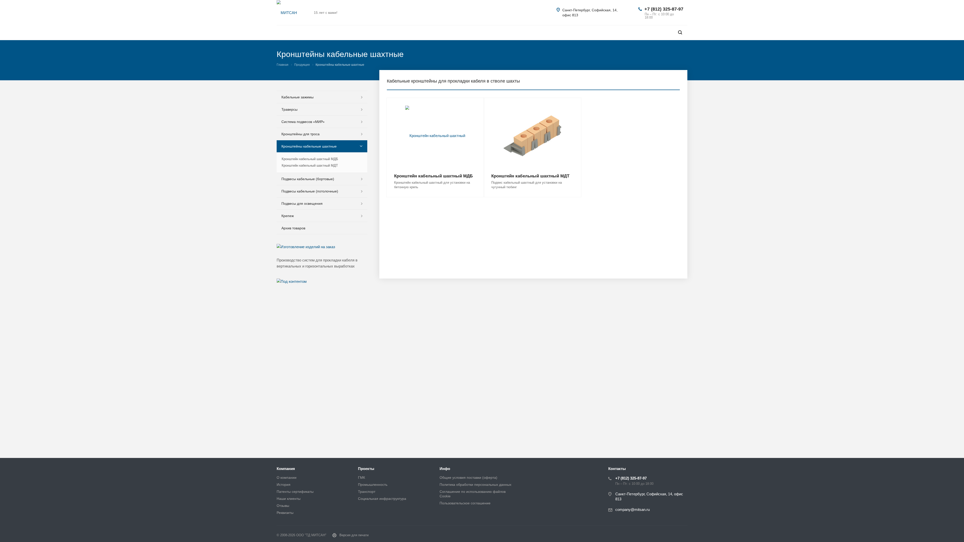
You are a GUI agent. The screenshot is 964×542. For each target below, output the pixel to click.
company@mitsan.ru (632, 509)
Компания (286, 468)
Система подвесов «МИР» (303, 122)
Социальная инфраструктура (382, 499)
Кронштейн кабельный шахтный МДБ (433, 176)
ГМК (361, 478)
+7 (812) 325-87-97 (663, 9)
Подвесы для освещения (302, 203)
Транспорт (366, 492)
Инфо (445, 468)
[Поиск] (680, 32)
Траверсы (289, 109)
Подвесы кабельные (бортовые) (307, 179)
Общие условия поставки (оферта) (468, 478)
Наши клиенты (288, 499)
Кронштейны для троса (300, 134)
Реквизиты (285, 513)
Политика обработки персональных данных (475, 485)
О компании (286, 478)
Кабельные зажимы (297, 97)
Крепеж (287, 216)
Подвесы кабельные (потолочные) (309, 191)
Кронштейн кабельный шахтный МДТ (530, 176)
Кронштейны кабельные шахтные (309, 146)
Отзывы (283, 506)
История (283, 485)
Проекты (366, 468)
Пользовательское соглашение (465, 503)
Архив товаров (293, 228)
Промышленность (372, 485)
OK (893, 526)
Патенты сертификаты (295, 492)
